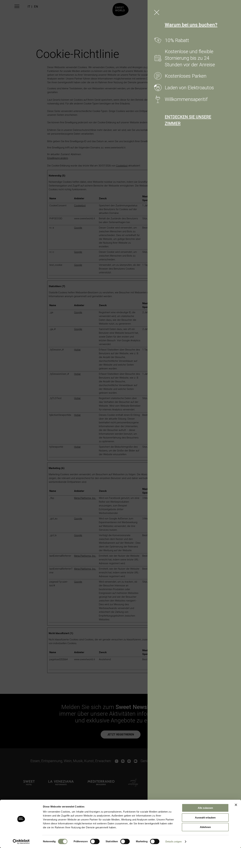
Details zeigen (173, 841)
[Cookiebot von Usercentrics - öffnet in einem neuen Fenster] (21, 841)
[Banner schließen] (236, 805)
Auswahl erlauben (205, 817)
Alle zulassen (205, 807)
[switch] (95, 841)
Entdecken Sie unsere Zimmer (188, 120)
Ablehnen (205, 827)
